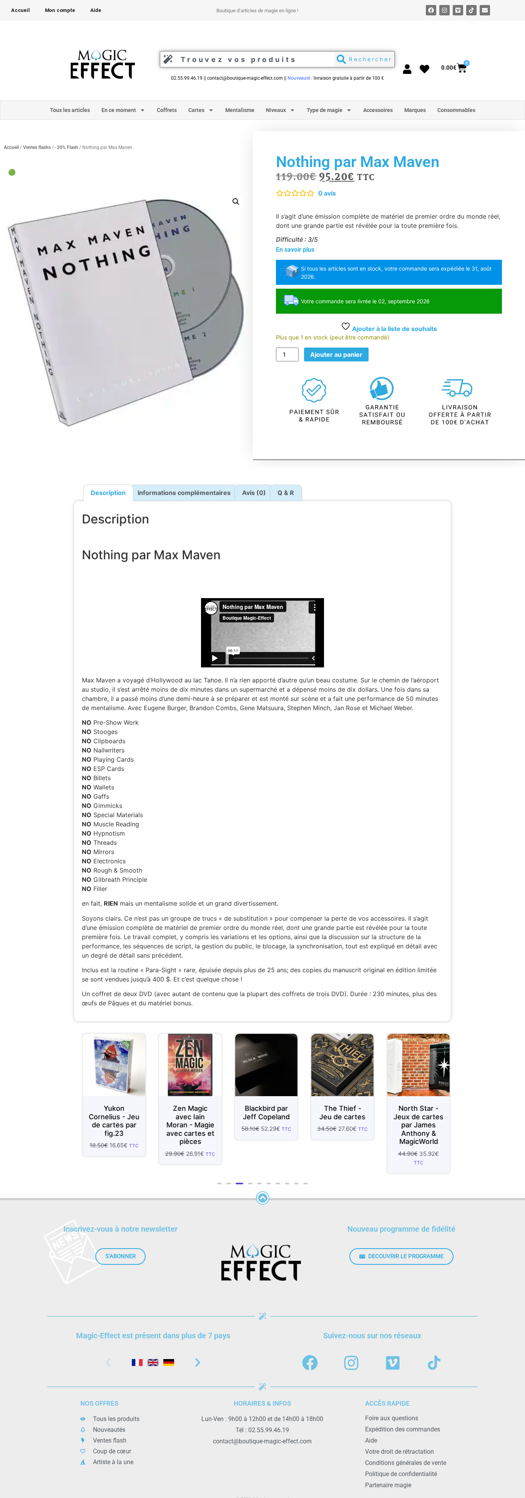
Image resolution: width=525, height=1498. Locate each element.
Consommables (456, 110)
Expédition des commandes (402, 1429)
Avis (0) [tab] (254, 493)
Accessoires (378, 110)
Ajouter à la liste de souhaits (394, 329)
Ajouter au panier (336, 354)
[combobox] (245, 59)
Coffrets (167, 110)
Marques (415, 110)
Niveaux (276, 110)
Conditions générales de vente (405, 1463)
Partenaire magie (388, 1485)
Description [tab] (108, 493)
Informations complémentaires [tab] (184, 493)
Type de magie (324, 110)
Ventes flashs (37, 147)
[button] (236, 202)
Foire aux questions (391, 1418)
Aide (95, 10)
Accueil (20, 10)
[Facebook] (431, 10)
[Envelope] (485, 10)
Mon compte (60, 10)
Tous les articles (70, 110)
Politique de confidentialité (401, 1474)
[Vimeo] (458, 10)
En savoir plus (295, 249)
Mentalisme (239, 110)
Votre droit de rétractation (399, 1452)
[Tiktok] (471, 10)
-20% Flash (66, 147)
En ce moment (118, 110)
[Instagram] (444, 10)
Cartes (196, 110)
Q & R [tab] (285, 493)
